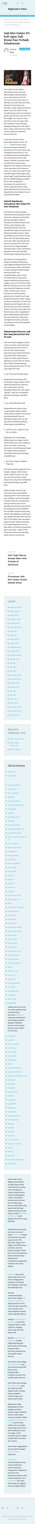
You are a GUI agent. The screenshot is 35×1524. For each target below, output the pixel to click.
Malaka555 (12, 1036)
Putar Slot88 (12, 943)
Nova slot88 (12, 999)
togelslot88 (12, 809)
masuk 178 (12, 975)
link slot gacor (13, 843)
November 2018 (15, 711)
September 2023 (16, 627)
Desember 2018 (15, 707)
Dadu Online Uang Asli (16, 907)
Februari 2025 (15, 611)
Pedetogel (11, 995)
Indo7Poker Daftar (14, 895)
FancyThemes (21, 1519)
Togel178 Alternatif (15, 1072)
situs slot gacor (13, 1140)
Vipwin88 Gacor (13, 991)
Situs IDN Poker (13, 1451)
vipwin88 (11, 813)
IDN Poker (11, 887)
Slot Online (24, 19)
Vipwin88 (11, 797)
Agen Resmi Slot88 (14, 927)
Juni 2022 (13, 667)
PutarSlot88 (12, 923)
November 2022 (15, 647)
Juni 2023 (13, 631)
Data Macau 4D (13, 911)
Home (15, 19)
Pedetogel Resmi (14, 785)
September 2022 (16, 655)
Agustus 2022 (15, 659)
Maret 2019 (14, 703)
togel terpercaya (14, 1116)
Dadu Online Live (14, 899)
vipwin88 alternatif (14, 833)
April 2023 (13, 635)
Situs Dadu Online (14, 1364)
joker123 (7, 145)
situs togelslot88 (14, 983)
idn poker (11, 891)
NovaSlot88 (12, 867)
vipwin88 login (13, 1120)
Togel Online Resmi (15, 847)
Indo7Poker (12, 919)
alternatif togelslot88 (16, 805)
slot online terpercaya (16, 1159)
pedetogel (11, 1080)
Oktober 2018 (15, 715)
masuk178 (11, 987)
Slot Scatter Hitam (14, 931)
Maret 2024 (14, 615)
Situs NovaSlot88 (14, 863)
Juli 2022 (13, 663)
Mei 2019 (13, 695)
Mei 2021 (13, 691)
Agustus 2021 (15, 687)
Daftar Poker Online (17, 739)
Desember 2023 (15, 619)
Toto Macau (12, 859)
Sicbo (10, 903)
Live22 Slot (17, 1235)
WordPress (26, 1516)
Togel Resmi (12, 789)
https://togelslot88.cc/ (16, 829)
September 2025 (16, 607)
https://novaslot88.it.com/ (17, 1076)
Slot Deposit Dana (14, 1068)
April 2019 (13, 699)
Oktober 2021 (15, 683)
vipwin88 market (14, 817)
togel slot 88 (12, 1092)
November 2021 (15, 679)
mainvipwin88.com (14, 801)
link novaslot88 (13, 1044)
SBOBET (11, 1096)
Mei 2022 (13, 671)
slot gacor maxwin (14, 1143)
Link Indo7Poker (14, 955)
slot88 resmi (12, 1163)
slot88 (10, 1064)
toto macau (12, 1048)
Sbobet (10, 1151)
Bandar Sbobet (15, 749)
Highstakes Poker (17, 8)
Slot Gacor (11, 772)
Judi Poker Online (14, 963)
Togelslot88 (12, 776)
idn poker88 (12, 915)
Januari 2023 (14, 643)
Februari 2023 (15, 639)
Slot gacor (20, 1015)
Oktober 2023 (15, 623)
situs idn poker (13, 959)
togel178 (11, 875)
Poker (10, 967)
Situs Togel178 (13, 793)
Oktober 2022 (15, 651)
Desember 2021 (15, 675)
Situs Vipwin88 (13, 855)
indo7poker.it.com (14, 951)
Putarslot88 (12, 1052)
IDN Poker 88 (12, 971)
